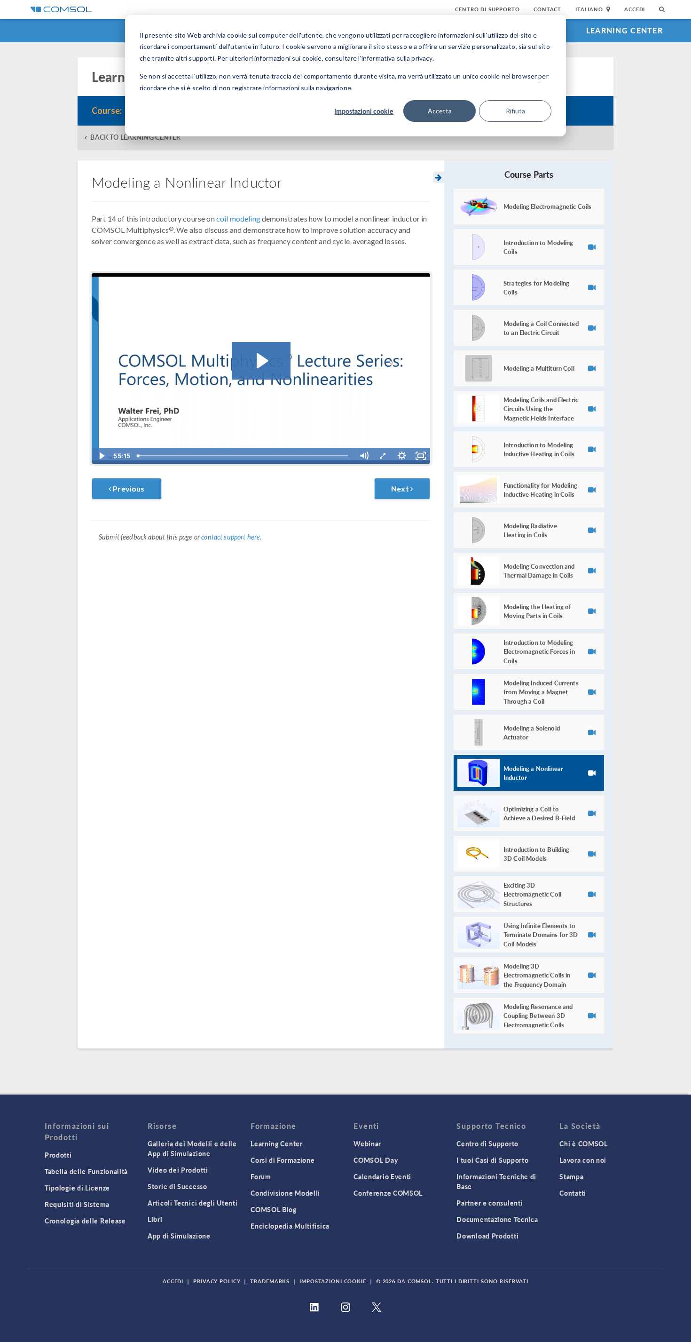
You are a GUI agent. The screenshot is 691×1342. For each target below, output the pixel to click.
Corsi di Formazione (282, 1160)
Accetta (440, 111)
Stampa (571, 1176)
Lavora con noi (582, 1160)
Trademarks (270, 1281)
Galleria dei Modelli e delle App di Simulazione (192, 1148)
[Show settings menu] (402, 456)
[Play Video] (101, 456)
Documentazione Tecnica (497, 1219)
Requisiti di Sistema (77, 1204)
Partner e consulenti (489, 1202)
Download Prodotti (487, 1235)
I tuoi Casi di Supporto (492, 1160)
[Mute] (363, 456)
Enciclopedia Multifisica (290, 1226)
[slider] (244, 456)
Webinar (367, 1143)
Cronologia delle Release (85, 1220)
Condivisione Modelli (285, 1193)
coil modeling (238, 218)
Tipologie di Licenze (77, 1187)
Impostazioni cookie (363, 111)
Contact (547, 9)
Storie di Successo (177, 1186)
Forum (261, 1176)
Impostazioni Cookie (332, 1281)
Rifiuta (515, 111)
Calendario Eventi (382, 1176)
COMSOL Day (375, 1160)
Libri (155, 1219)
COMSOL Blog (274, 1209)
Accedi (634, 9)
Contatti (572, 1193)
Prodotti (58, 1154)
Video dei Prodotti (178, 1170)
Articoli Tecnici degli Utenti (192, 1202)
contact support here (230, 537)
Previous (127, 488)
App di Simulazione (179, 1235)
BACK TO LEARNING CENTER (135, 137)
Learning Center (624, 30)
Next (400, 488)
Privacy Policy (216, 1281)
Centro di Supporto (487, 9)
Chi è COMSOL (583, 1143)
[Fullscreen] (420, 456)
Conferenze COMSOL (388, 1193)
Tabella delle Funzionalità (86, 1171)
